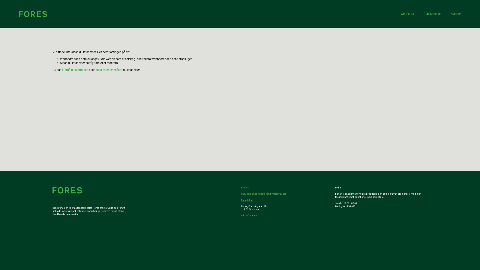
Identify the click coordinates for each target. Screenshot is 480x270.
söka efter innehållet (108, 70)
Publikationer (432, 14)
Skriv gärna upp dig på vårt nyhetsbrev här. (263, 193)
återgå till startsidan (75, 70)
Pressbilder (247, 200)
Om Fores (407, 14)
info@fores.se (249, 215)
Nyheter (456, 14)
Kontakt (245, 187)
